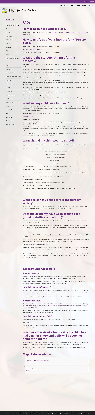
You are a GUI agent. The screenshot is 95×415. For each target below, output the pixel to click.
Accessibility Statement (67, 413)
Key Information (33, 19)
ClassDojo (32, 322)
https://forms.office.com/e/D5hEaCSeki (32, 49)
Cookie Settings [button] (86, 413)
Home (24, 19)
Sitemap (57, 413)
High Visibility (50, 413)
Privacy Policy (77, 413)
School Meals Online (28, 116)
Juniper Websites (41, 413)
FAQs (41, 19)
